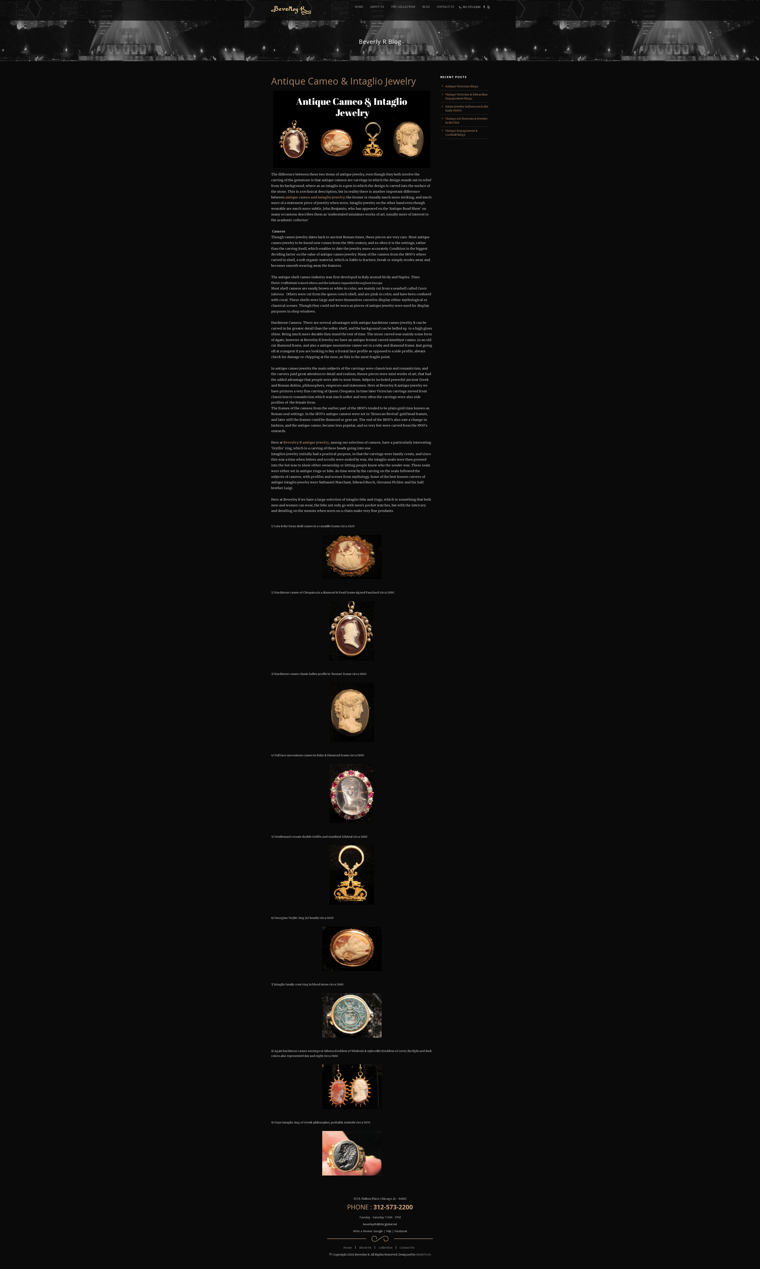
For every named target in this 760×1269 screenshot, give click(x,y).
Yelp (388, 1231)
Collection (385, 1247)
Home (347, 1247)
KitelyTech (423, 1254)
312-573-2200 (471, 7)
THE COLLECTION (403, 7)
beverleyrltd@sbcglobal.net (380, 1224)
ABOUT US (377, 7)
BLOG (426, 7)
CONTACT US (445, 7)
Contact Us (407, 1247)
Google (378, 1231)
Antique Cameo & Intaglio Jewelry (343, 81)
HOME (359, 7)
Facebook (400, 1231)
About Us (365, 1247)
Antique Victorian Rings (461, 86)
